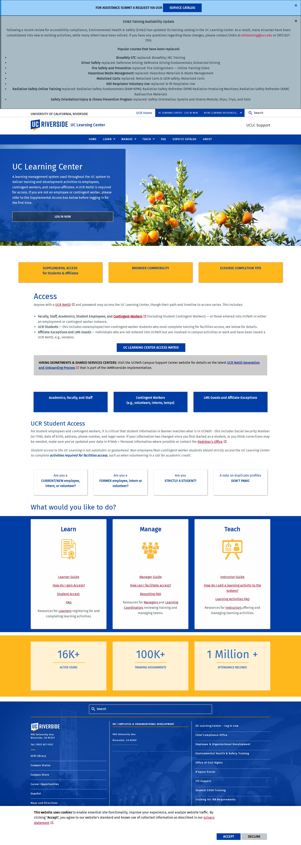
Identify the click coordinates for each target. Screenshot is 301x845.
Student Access (68, 594)
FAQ (68, 602)
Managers (151, 602)
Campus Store (40, 774)
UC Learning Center (88, 125)
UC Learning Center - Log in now (217, 725)
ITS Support (203, 781)
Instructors (233, 608)
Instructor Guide (232, 577)
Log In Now (63, 216)
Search (258, 113)
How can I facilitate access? (150, 585)
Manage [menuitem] (127, 139)
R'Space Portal (205, 771)
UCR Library (38, 756)
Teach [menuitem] (147, 139)
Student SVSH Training (211, 790)
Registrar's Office (210, 442)
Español (36, 793)
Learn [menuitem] (107, 139)
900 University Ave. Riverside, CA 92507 (125, 737)
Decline (254, 836)
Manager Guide (150, 577)
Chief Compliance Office (211, 735)
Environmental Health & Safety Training (222, 753)
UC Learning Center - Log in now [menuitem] (178, 113)
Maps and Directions (44, 803)
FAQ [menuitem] (163, 139)
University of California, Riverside (59, 114)
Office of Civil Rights (209, 762)
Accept (228, 836)
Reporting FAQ (150, 594)
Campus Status (41, 765)
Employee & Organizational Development (223, 744)
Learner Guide (68, 577)
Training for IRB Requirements (216, 799)
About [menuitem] (207, 139)
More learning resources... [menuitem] (221, 113)
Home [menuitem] (92, 139)
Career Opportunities (45, 784)
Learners (65, 611)
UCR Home (144, 113)
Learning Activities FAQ (232, 599)
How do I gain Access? (69, 585)
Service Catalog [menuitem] (185, 139)
